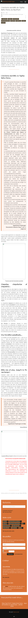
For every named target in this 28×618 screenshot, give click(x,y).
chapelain (13, 20)
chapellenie (18, 20)
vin (22, 523)
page (6, 586)
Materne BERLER (6, 527)
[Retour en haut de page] (14, 616)
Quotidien (10, 18)
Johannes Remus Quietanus (14, 521)
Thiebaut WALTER (15, 525)
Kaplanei (23, 20)
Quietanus (5, 523)
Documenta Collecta (5, 20)
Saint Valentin (14, 527)
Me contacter (6, 577)
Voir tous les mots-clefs (8, 531)
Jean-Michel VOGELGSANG (14, 523)
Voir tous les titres (7, 512)
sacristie (3, 22)
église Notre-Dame (6, 525)
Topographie (4, 18)
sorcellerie (5, 521)
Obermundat (16, 612)
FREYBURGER (15, 18)
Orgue (20, 527)
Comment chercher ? (8, 510)
